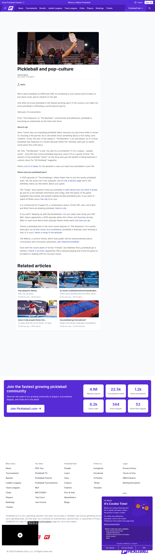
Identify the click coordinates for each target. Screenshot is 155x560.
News (20, 8)
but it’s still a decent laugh (69, 180)
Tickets (109, 8)
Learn (67, 473)
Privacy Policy (129, 468)
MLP (37, 487)
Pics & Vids (69, 492)
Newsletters (70, 497)
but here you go (82, 220)
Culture (67, 483)
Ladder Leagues (55, 8)
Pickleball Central (43, 478)
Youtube (98, 487)
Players (90, 8)
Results (42, 8)
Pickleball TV (41, 473)
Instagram (98, 468)
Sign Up (149, 2)
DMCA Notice (129, 478)
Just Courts (40, 502)
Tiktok (97, 483)
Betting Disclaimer (131, 483)
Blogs (67, 502)
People (67, 468)
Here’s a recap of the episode (48, 232)
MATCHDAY (40, 492)
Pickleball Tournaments (46, 483)
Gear (66, 478)
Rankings (100, 8)
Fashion (68, 487)
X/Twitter (98, 478)
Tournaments (31, 8)
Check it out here (36, 251)
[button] (9, 8)
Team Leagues (71, 8)
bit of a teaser (31, 166)
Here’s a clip (60, 208)
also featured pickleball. (68, 242)
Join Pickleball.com (24, 408)
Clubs (82, 8)
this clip (44, 199)
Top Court (40, 497)
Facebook (98, 473)
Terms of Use (129, 473)
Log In (140, 2)
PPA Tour (39, 468)
